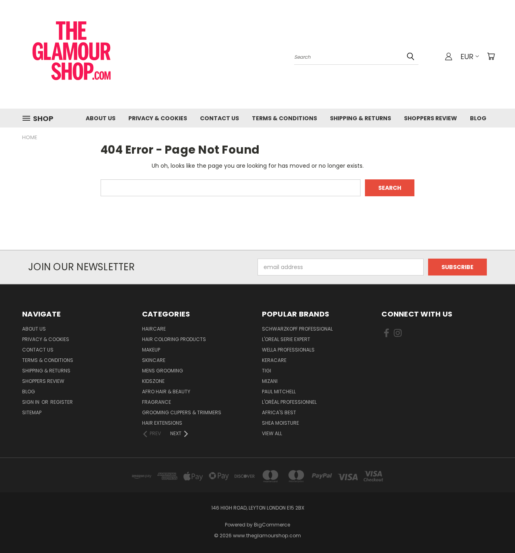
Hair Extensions (162, 422)
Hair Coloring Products (174, 339)
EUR (467, 56)
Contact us (219, 118)
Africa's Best (279, 412)
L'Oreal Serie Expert (286, 339)
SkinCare (153, 360)
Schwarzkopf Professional (297, 328)
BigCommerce (272, 524)
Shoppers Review (430, 118)
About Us (100, 118)
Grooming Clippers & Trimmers (181, 412)
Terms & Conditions (284, 118)
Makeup (151, 349)
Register (61, 402)
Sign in (31, 402)
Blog (478, 118)
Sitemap (31, 412)
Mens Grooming (162, 370)
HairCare (154, 328)
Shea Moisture (280, 422)
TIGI (266, 370)
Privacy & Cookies (157, 118)
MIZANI (270, 381)
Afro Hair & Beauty (166, 391)
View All (272, 433)
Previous (494, 528)
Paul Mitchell (279, 391)
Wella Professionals (288, 349)
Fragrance (156, 402)
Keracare (274, 360)
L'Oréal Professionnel (289, 402)
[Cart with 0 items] (491, 56)
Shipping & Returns (360, 118)
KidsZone (153, 381)
